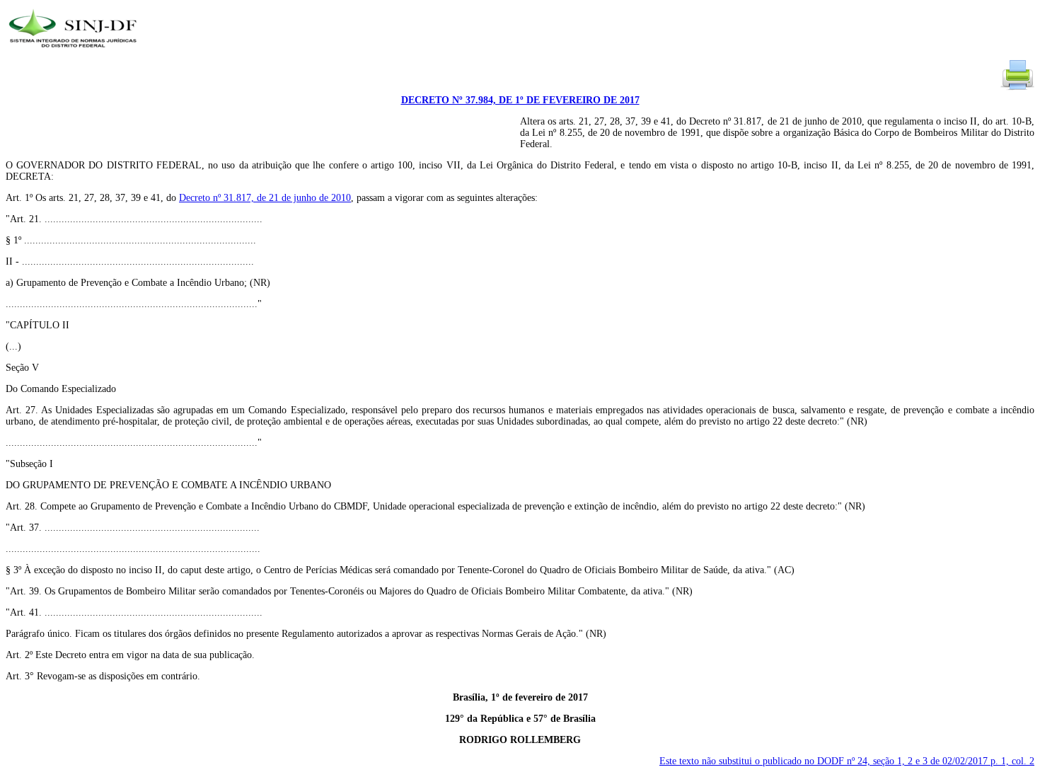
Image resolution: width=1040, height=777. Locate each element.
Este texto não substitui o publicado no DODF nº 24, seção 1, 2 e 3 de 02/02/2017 (846, 761)
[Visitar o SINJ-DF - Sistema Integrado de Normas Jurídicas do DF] (75, 52)
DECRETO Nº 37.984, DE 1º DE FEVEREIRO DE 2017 (520, 100)
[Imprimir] (1017, 89)
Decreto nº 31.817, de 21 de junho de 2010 (265, 197)
